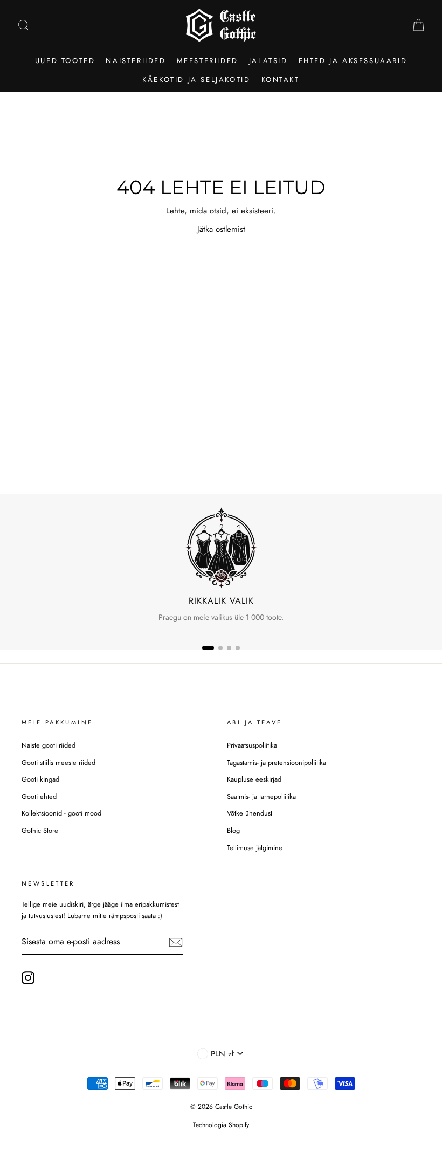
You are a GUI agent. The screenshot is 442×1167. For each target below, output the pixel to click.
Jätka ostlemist (221, 229)
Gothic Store (40, 830)
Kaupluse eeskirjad (254, 779)
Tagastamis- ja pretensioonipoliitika (276, 762)
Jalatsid (268, 61)
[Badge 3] (229, 648)
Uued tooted (65, 61)
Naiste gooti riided (48, 745)
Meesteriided (207, 61)
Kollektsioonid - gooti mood (61, 813)
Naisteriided (135, 61)
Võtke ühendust (249, 813)
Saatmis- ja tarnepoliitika (261, 796)
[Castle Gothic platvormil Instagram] (28, 977)
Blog (233, 830)
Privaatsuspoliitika (252, 745)
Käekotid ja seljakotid (196, 79)
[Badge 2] (220, 648)
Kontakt (280, 79)
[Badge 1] (208, 648)
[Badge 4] (238, 648)
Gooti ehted (39, 796)
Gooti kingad (40, 779)
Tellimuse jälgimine (254, 848)
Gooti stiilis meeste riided (58, 762)
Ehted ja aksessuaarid (353, 61)
